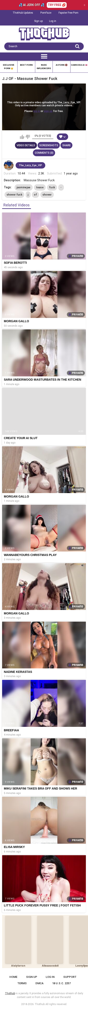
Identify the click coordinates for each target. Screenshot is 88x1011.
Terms (22, 983)
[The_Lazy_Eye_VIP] (9, 165)
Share (66, 145)
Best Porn (26, 65)
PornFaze (45, 12)
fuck (52, 187)
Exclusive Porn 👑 (8, 66)
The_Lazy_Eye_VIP (30, 165)
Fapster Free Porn (68, 12)
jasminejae (24, 187)
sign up (48, 111)
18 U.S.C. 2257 (61, 983)
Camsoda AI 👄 (79, 65)
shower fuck (14, 194)
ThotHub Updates (23, 12)
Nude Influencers (44, 66)
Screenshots (48, 145)
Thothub (40, 1004)
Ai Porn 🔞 (61, 65)
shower (47, 194)
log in (36, 111)
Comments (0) (44, 152)
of (35, 194)
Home (13, 976)
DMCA (39, 983)
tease (40, 187)
